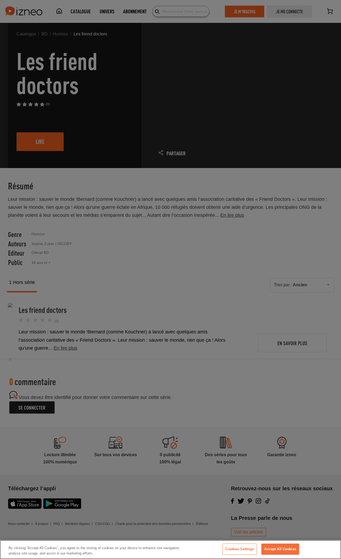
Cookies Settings (239, 549)
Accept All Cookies (280, 549)
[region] (170, 549)
